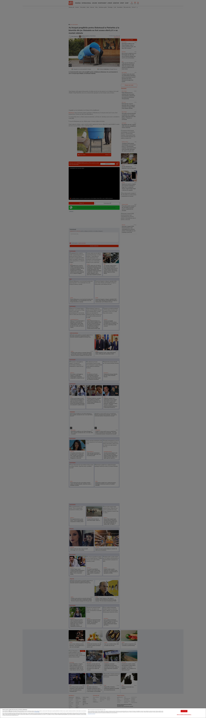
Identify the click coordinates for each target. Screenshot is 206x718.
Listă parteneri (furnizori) (91, 713)
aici (79, 713)
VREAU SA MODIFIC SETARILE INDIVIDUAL (184, 714)
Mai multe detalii (36, 711)
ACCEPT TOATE (184, 711)
